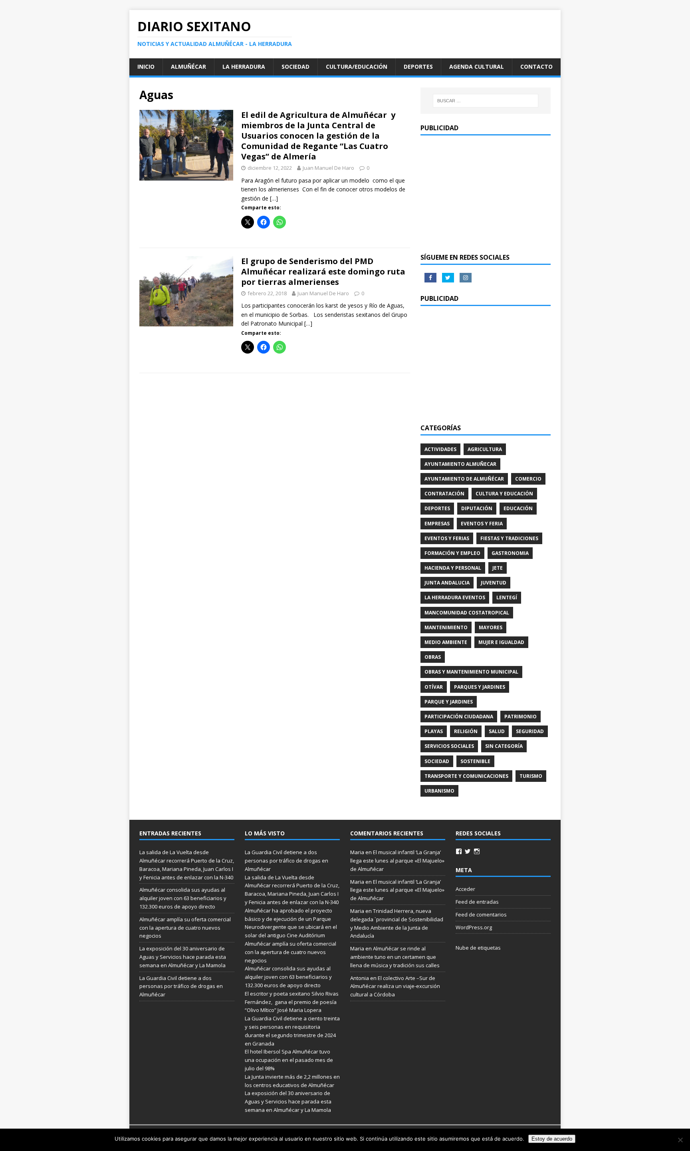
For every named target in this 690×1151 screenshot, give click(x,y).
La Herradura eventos (454, 597)
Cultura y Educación (504, 493)
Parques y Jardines (479, 687)
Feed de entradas (477, 901)
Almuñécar (188, 66)
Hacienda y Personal (452, 568)
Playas (433, 731)
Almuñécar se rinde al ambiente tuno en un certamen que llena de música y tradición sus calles (395, 957)
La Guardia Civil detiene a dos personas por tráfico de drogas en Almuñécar (181, 986)
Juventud (493, 582)
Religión (466, 731)
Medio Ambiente (445, 642)
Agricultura (485, 449)
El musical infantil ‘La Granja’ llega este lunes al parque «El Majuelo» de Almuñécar (397, 861)
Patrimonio (520, 716)
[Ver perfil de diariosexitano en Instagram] (477, 851)
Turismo (530, 776)
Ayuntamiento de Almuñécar (464, 478)
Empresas (437, 523)
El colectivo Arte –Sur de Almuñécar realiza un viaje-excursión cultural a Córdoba (395, 986)
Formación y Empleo (452, 553)
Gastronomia (510, 553)
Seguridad (530, 731)
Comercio (528, 478)
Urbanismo (439, 790)
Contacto (536, 66)
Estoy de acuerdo (551, 1139)
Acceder (465, 889)
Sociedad (295, 66)
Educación (518, 508)
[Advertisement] (485, 193)
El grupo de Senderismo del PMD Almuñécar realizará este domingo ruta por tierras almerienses (323, 271)
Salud (497, 731)
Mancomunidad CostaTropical (466, 612)
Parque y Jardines (448, 701)
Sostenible (475, 761)
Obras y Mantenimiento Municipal (471, 671)
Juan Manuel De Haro (328, 167)
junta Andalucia (447, 582)
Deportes (418, 66)
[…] (274, 198)
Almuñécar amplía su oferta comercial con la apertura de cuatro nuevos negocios (185, 928)
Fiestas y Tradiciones (509, 538)
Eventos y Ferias (446, 538)
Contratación (444, 493)
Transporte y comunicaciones (466, 776)
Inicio (146, 66)
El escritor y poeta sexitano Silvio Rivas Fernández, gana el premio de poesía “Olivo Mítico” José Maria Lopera (292, 1002)
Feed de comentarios (481, 914)
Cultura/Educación (356, 66)
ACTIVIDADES (440, 449)
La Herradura (243, 66)
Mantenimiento (446, 627)
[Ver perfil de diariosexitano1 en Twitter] (467, 851)
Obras (432, 657)
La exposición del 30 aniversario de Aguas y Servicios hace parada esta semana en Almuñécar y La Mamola (182, 957)
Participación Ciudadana (458, 716)
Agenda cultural (476, 66)
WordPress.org (474, 927)
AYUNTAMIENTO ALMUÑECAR (460, 464)
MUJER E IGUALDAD (501, 642)
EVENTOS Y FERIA (482, 523)
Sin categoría (504, 746)
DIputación (476, 508)
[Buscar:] (485, 100)
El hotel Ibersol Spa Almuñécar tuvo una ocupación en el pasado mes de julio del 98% (289, 1060)
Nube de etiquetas (478, 947)
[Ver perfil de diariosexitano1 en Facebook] (459, 851)
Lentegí (506, 597)
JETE (497, 568)
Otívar (433, 687)
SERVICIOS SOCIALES (449, 746)
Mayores (490, 627)
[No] (680, 1140)
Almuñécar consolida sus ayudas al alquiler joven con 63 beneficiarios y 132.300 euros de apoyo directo (182, 898)
